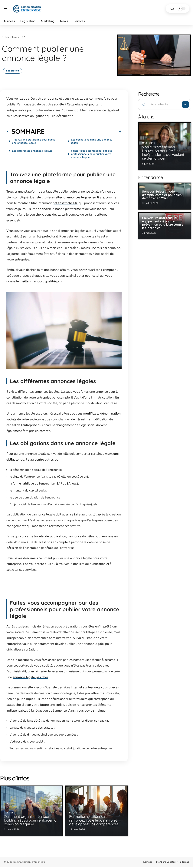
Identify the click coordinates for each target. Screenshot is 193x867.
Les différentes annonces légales (32, 151)
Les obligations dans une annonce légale (91, 141)
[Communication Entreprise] (27, 8)
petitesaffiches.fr (65, 203)
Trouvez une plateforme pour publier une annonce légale (34, 141)
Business (9, 812)
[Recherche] (172, 9)
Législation (12, 70)
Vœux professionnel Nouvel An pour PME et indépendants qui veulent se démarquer (163, 152)
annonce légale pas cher (30, 677)
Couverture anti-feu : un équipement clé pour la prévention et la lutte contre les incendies (162, 223)
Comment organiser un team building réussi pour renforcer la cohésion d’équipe (30, 820)
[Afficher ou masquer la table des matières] (83, 131)
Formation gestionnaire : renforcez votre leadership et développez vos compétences (94, 820)
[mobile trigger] (7, 8)
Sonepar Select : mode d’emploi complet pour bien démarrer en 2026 (162, 195)
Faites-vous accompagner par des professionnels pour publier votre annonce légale (91, 154)
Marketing (148, 143)
